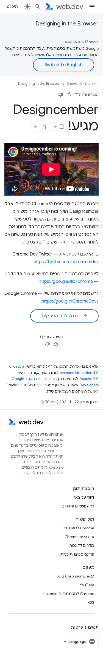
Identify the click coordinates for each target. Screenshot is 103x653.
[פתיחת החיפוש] (38, 6)
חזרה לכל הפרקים (65, 316)
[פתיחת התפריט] (92, 6)
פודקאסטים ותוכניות (77, 554)
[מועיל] (69, 95)
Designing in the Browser (67, 23)
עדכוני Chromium (79, 536)
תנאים (93, 627)
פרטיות (77, 627)
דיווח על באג (84, 497)
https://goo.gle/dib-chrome (66, 281)
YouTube (87, 584)
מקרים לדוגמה (81, 545)
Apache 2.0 (89, 378)
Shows (72, 83)
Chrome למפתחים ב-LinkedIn (68, 593)
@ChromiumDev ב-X (75, 576)
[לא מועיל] (61, 95)
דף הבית (92, 83)
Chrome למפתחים (78, 528)
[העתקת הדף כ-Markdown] (44, 127)
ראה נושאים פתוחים (78, 506)
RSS (91, 602)
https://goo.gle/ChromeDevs (70, 301)
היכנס (12, 6)
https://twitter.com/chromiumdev (66, 262)
